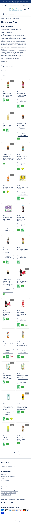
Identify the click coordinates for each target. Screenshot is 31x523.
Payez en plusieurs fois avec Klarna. (9, 490)
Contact (3, 478)
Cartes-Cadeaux (5, 480)
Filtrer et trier (9, 67)
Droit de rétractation (6, 494)
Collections (8, 18)
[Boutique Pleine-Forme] (15, 9)
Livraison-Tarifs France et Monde (8, 492)
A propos (3, 489)
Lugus (19, 521)
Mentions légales (5, 487)
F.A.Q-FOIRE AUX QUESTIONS (8, 476)
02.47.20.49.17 (24, 5)
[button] (28, 9)
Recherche (3, 474)
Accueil (2, 18)
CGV (2, 485)
